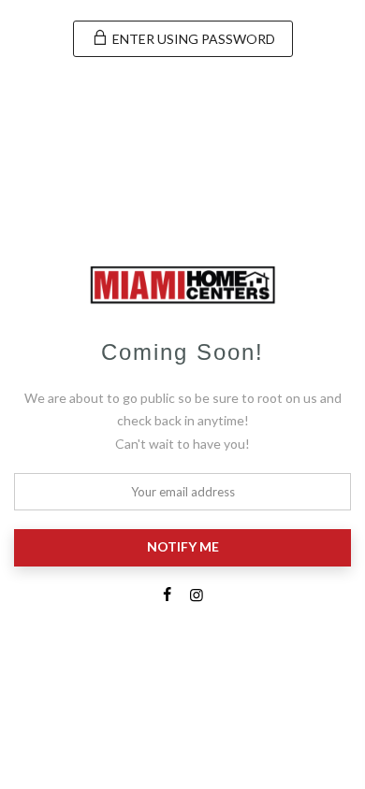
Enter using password (192, 39)
